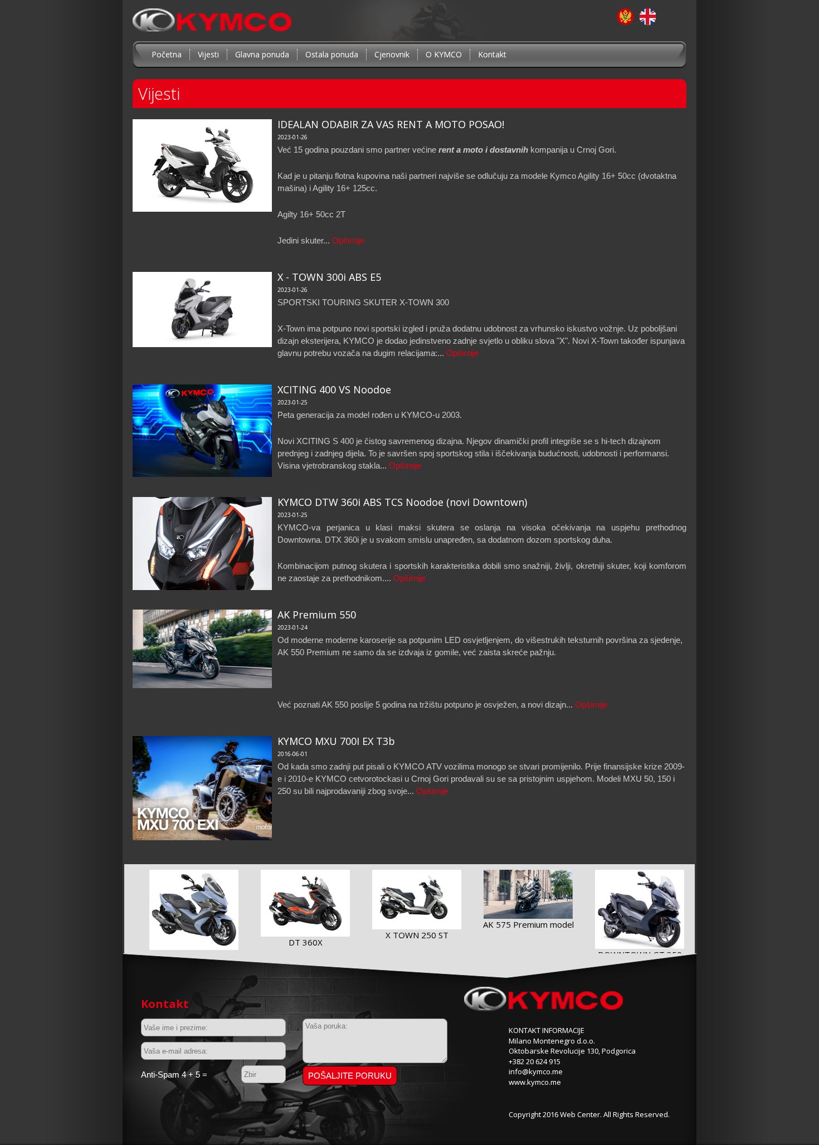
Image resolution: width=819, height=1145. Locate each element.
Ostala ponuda (331, 54)
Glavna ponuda (262, 54)
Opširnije (348, 240)
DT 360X (306, 942)
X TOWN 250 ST (417, 935)
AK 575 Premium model (528, 924)
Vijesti (208, 54)
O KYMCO (444, 54)
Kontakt (492, 54)
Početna (167, 54)
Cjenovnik (392, 54)
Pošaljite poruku (350, 1075)
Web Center (580, 1114)
